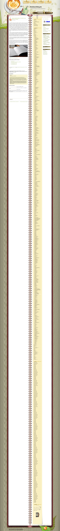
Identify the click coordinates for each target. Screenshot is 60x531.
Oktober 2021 (35, 362)
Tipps (34, 356)
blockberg (35, 62)
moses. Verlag (36, 212)
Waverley (35, 330)
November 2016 (35, 415)
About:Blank (35, 39)
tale (34, 314)
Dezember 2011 (35, 472)
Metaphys (35, 199)
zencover (35, 341)
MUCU (35, 213)
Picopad (35, 250)
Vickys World (35, 327)
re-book (35, 269)
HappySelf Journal (36, 140)
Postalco (35, 258)
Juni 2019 (35, 387)
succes (35, 308)
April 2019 (35, 389)
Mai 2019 (35, 388)
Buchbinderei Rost (36, 73)
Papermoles (35, 239)
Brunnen (35, 71)
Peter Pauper (35, 248)
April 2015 (35, 433)
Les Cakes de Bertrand (37, 181)
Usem (35, 325)
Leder (49, 39)
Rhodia (35, 277)
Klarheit (35, 166)
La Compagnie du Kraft (37, 171)
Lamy (35, 173)
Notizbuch (47, 40)
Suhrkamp (35, 310)
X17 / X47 (35, 339)
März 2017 (35, 411)
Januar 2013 (35, 459)
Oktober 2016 (35, 416)
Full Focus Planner (36, 128)
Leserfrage (44, 40)
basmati (35, 55)
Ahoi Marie (35, 41)
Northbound (35, 222)
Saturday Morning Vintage (37, 289)
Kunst (34, 346)
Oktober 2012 (35, 462)
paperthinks (35, 241)
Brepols (35, 69)
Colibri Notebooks (36, 87)
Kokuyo (35, 167)
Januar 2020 (35, 381)
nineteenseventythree (36, 219)
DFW (35, 98)
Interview (35, 344)
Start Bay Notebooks (36, 304)
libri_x (35, 187)
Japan (44, 38)
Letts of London (36, 185)
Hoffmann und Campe (36, 144)
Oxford (35, 231)
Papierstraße (35, 244)
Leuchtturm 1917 (36, 186)
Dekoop (35, 95)
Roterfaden (35, 285)
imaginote (35, 149)
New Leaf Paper (36, 217)
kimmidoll (35, 164)
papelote (35, 235)
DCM (35, 94)
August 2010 (35, 487)
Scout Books (35, 295)
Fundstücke (35, 32)
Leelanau (35, 178)
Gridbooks (35, 135)
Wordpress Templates (11, 529)
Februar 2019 (35, 391)
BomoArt (35, 64)
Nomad (35, 221)
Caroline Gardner (36, 81)
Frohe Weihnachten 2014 (14, 62)
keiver (35, 163)
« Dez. (34, 510)
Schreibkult (35, 292)
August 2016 (35, 418)
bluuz (35, 63)
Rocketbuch (35, 280)
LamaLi (35, 172)
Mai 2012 (35, 467)
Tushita (35, 321)
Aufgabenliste (18, 67)
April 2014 (35, 445)
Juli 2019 (35, 386)
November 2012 (35, 461)
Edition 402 (35, 109)
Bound (35, 67)
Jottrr (35, 155)
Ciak (34, 86)
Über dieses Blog (26, 1)
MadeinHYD (35, 190)
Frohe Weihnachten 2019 (14, 63)
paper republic (36, 236)
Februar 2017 (35, 412)
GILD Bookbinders (36, 130)
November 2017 (35, 404)
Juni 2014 (35, 443)
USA (45, 43)
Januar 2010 (35, 494)
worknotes (35, 337)
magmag (35, 191)
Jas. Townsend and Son (37, 154)
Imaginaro (35, 148)
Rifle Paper (35, 278)
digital (44, 36)
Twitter (44, 43)
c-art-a (35, 76)
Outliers (35, 230)
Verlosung (45, 44)
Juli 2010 (35, 488)
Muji (34, 214)
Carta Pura (35, 82)
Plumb (35, 254)
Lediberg (35, 177)
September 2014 (36, 440)
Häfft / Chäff (35, 137)
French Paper (36, 127)
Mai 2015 (35, 432)
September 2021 (36, 363)
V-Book (35, 326)
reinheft (35, 273)
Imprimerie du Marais (36, 150)
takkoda (35, 313)
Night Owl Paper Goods (37, 218)
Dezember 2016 (35, 414)
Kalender (35, 345)
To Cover (35, 317)
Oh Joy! (35, 228)
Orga (34, 349)
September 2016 (36, 417)
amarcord (35, 44)
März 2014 (35, 446)
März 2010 (35, 492)
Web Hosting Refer (45, 53)
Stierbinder (35, 305)
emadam (35, 112)
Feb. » (36, 510)
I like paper (35, 146)
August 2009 (35, 499)
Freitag (35, 126)
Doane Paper (35, 103)
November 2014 (35, 438)
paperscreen (35, 240)
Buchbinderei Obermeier (37, 72)
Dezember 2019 (35, 382)
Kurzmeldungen (35, 347)
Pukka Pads (35, 262)
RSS (43, 47)
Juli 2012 (35, 465)
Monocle (35, 210)
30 (39, 509)
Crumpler (35, 91)
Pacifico (35, 232)
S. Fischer (35, 287)
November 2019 (35, 383)
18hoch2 (35, 37)
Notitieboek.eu (36, 223)
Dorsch (35, 105)
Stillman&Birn (35, 307)
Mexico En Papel (36, 200)
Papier (44, 41)
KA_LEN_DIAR (36, 158)
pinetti (35, 251)
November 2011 (35, 473)
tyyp (34, 323)
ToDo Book (35, 318)
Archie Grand (35, 48)
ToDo (26, 67)
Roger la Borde (36, 281)
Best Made (35, 59)
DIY (45, 36)
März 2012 (35, 469)
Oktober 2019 (35, 384)
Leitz (34, 180)
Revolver (35, 276)
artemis (35, 50)
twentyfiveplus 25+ (36, 322)
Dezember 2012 (35, 460)
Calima (35, 78)
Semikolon (35, 296)
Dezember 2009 (35, 495)
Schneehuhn (35, 290)
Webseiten (35, 359)
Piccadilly (35, 249)
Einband (35, 30)
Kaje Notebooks (36, 159)
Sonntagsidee (35, 353)
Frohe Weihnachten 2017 (14, 64)
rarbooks (35, 268)
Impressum (33, 1)
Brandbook (35, 68)
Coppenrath (35, 90)
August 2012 (35, 464)
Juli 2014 (35, 442)
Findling (35, 122)
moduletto (35, 207)
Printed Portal (35, 260)
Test (34, 355)
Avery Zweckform (36, 54)
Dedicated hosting (45, 54)
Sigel (34, 298)
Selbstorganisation (22, 67)
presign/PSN (35, 259)
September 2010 (36, 486)
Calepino (35, 77)
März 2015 (35, 434)
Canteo (35, 80)
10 (40, 507)
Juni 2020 (35, 377)
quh (34, 264)
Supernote (35, 312)
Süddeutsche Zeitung (36, 309)
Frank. (35, 125)
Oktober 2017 (35, 405)
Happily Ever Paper (36, 139)
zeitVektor (35, 340)
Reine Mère (35, 272)
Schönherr (35, 291)
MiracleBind (35, 205)
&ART (35, 36)
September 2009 (36, 498)
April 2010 (35, 491)
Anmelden (44, 50)
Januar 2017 (35, 413)
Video (49, 44)
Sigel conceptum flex (45, 31)
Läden (34, 348)
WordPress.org (45, 52)
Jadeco (35, 153)
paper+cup (35, 237)
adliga (35, 40)
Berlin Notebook (36, 57)
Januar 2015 (35, 436)
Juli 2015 (35, 430)
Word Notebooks (36, 336)
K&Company (35, 157)
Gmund (35, 131)
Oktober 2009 (35, 497)
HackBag (35, 34)
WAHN (35, 328)
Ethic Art (35, 114)
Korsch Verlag (36, 168)
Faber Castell (35, 116)
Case (23, 529)
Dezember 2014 (35, 437)
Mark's (35, 196)
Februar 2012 (35, 470)
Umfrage (35, 357)
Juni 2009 (35, 501)
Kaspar (35, 162)
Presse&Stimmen (41, 1)
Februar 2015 (35, 435)
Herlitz (35, 141)
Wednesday (35, 332)
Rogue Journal (36, 282)
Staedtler (35, 303)
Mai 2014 (35, 444)
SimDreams (35, 299)
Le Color (35, 176)
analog (44, 34)
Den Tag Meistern (36, 96)
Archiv (48, 1)
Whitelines (35, 335)
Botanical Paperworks (36, 66)
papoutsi (35, 245)
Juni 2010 (35, 489)
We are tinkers (36, 331)
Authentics (35, 53)
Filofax (35, 121)
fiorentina (35, 123)
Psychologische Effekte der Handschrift (14, 101)
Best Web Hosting (19, 529)
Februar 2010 (35, 493)
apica (35, 46)
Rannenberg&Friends (36, 267)
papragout (35, 246)
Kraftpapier (35, 169)
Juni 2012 (35, 466)
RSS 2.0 (14, 71)
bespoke (35, 58)
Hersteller (35, 35)
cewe (35, 85)
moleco (35, 208)
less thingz (35, 182)
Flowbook (35, 31)
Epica (35, 113)
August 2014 (35, 441)
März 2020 (35, 379)
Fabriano (35, 118)
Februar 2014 (35, 447)
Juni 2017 (35, 408)
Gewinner (45, 37)
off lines (35, 226)
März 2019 (35, 390)
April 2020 (35, 378)
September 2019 (36, 385)
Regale (34, 350)
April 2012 (35, 468)
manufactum (35, 194)
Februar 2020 (35, 380)
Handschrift (48, 37)
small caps (35, 300)
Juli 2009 (35, 500)
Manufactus (35, 195)
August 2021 (35, 364)
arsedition (35, 49)
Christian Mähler (13, 20)
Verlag (34, 358)
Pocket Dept (35, 255)
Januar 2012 (35, 471)
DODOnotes (35, 104)
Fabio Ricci (35, 117)
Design (44, 35)
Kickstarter (44, 39)
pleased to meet (36, 253)
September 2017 (36, 406)
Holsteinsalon (35, 145)
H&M (35, 136)
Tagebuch (35, 354)
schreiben (35, 351)
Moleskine (35, 209)
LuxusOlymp (35, 189)
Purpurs (35, 263)
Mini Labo (35, 203)
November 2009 (35, 496)
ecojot (35, 107)
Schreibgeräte (35, 352)
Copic (35, 89)
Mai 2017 (35, 409)
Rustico (35, 286)
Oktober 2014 (35, 439)
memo (35, 198)
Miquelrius (35, 204)
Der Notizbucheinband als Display (23, 101)
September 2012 (36, 463)
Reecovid (35, 271)
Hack (34, 33)
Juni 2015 (35, 431)
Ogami (35, 227)
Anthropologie (36, 45)
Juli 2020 (35, 376)
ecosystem (35, 108)
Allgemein (13, 67)
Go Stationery (36, 132)
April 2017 (35, 410)
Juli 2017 (35, 407)
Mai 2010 (35, 490)
